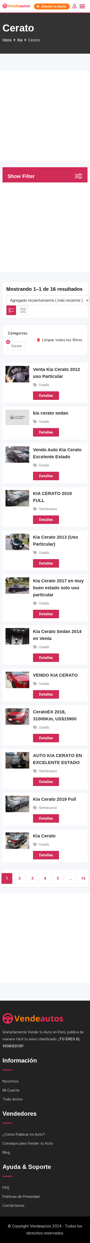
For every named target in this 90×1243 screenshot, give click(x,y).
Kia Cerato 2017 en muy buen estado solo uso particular (58, 587)
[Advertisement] (45, 116)
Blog (6, 1152)
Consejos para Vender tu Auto (27, 1143)
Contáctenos (13, 1205)
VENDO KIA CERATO (55, 675)
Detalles (46, 396)
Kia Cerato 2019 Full (54, 799)
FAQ (5, 1187)
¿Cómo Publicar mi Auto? (23, 1134)
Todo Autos (12, 1099)
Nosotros (10, 1081)
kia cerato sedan (50, 413)
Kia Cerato (44, 835)
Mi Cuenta (10, 1090)
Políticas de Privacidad (21, 1196)
